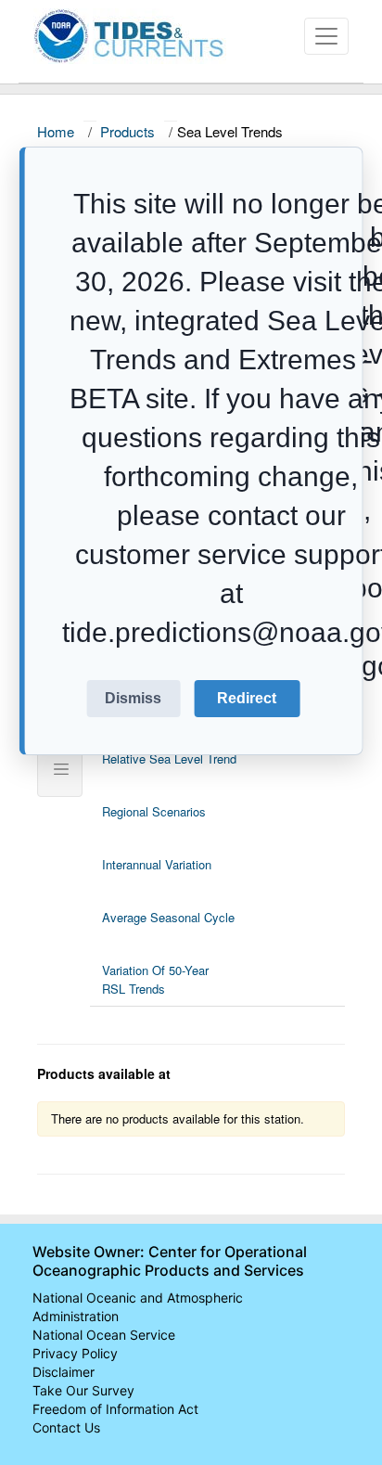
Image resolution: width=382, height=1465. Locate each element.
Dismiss (133, 698)
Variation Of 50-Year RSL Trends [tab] (155, 979)
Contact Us (66, 1427)
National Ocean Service (103, 1335)
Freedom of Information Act (115, 1409)
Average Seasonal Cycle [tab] (168, 917)
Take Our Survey (83, 1390)
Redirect (246, 698)
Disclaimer (63, 1372)
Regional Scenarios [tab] (154, 811)
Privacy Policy (75, 1353)
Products (127, 131)
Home (55, 131)
